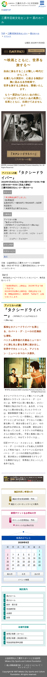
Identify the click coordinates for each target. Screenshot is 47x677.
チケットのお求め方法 (24, 525)
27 (29, 565)
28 (34, 565)
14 (34, 558)
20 (29, 561)
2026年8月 (23, 542)
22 (39, 561)
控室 (8, 617)
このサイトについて (32, 665)
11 (18, 558)
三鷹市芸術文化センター (18, 33)
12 (24, 558)
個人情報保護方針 (13, 665)
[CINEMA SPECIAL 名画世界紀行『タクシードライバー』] (25, 388)
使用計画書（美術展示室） (17, 638)
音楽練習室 (11, 609)
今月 (23, 574)
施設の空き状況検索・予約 (23, 499)
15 (39, 558)
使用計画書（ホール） (15, 634)
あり (6, 256)
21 (34, 561)
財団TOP (7, 10)
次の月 (37, 574)
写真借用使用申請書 (14, 642)
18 (18, 561)
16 (8, 561)
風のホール (11, 596)
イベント (7, 36)
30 (8, 568)
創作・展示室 (11, 604)
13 (29, 558)
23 (8, 565)
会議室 (9, 613)
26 (23, 565)
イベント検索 (23, 580)
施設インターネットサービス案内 (24, 504)
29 (39, 565)
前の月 (10, 574)
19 (24, 561)
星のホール (34, 33)
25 (18, 565)
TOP (3, 33)
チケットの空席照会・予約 (23, 520)
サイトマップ (23, 667)
